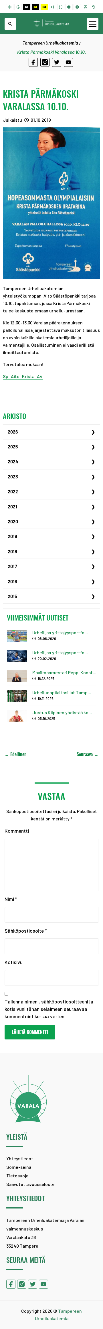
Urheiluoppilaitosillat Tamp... (61, 692)
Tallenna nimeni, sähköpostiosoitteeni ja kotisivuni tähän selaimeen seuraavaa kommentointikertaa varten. (49, 1008)
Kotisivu (14, 962)
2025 (13, 446)
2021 (12, 506)
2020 (13, 521)
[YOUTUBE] (68, 62)
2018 (12, 551)
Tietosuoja (17, 1175)
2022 (13, 491)
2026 (13, 431)
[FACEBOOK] (33, 62)
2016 (12, 581)
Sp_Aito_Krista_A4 (23, 376)
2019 (12, 536)
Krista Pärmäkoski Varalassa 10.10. (41, 100)
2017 (12, 566)
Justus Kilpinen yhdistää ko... (62, 712)
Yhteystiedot (19, 1158)
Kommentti (17, 831)
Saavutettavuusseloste (30, 1184)
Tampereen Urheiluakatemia (50, 42)
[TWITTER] (56, 62)
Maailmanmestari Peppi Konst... (64, 672)
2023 (13, 476)
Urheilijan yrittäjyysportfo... (60, 632)
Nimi (11, 899)
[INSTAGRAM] (44, 62)
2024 (13, 461)
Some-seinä (18, 1167)
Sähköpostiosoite (26, 931)
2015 (12, 596)
